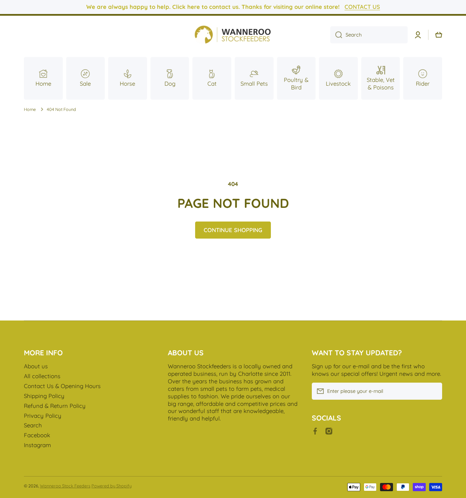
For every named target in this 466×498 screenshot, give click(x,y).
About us (36, 366)
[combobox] (369, 34)
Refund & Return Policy (55, 405)
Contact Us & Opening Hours (62, 385)
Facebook (37, 435)
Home (30, 109)
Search (33, 425)
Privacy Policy (42, 415)
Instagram (37, 445)
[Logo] (233, 35)
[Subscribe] (433, 391)
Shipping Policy (44, 395)
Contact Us (362, 6)
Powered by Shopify (111, 485)
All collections (42, 376)
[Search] (336, 34)
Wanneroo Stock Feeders (65, 485)
